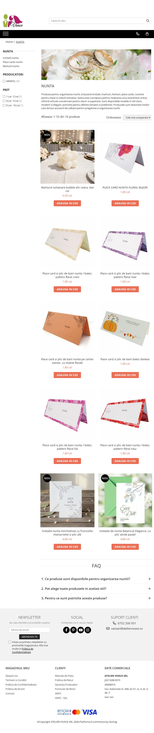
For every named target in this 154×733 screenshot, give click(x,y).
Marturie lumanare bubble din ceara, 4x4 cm (67, 189)
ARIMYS (10, 81)
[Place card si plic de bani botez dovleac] (125, 329)
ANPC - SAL (61, 698)
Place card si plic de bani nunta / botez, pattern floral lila (67, 446)
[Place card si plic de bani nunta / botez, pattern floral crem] (67, 243)
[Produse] (6, 35)
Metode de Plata (64, 675)
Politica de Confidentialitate (22, 650)
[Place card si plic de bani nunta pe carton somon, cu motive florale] (67, 329)
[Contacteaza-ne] (138, 34)
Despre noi (12, 675)
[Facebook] (66, 630)
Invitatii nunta (11, 58)
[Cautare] (147, 21)
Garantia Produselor (66, 684)
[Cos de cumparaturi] (147, 34)
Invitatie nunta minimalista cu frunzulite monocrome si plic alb (67, 532)
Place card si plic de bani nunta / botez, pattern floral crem (67, 275)
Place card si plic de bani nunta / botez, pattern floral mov (125, 275)
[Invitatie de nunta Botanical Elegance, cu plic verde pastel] (125, 500)
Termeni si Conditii (16, 680)
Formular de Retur (65, 689)
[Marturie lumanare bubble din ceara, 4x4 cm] (67, 157)
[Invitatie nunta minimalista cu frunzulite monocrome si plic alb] (67, 500)
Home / (10, 42)
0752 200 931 (126, 623)
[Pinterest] (73, 630)
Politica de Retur (64, 680)
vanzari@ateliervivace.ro (126, 628)
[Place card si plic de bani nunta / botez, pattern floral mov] (125, 243)
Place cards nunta (13, 62)
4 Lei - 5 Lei (12, 100)
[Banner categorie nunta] (96, 64)
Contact (10, 693)
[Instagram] (88, 630)
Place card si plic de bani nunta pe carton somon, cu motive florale (67, 361)
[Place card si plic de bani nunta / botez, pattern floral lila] (67, 414)
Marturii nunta (11, 66)
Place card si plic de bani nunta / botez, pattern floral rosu (125, 446)
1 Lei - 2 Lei (12, 96)
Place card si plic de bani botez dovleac (125, 359)
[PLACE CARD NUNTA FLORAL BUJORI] (125, 157)
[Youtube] (80, 630)
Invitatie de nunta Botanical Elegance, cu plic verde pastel (125, 532)
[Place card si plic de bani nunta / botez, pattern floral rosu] (125, 414)
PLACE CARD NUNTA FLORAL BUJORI (125, 187)
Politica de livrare (15, 689)
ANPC (58, 693)
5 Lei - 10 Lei (13, 105)
